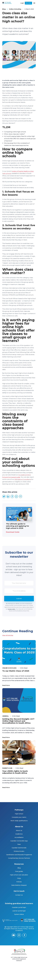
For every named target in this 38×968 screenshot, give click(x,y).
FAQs (19, 878)
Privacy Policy (22, 928)
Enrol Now (28, 3)
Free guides (19, 871)
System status (19, 914)
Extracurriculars (19, 851)
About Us (19, 830)
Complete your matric (19, 817)
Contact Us (19, 895)
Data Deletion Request (19, 885)
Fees (19, 844)
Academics (19, 834)
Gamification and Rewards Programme (19, 854)
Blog (19, 868)
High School (19, 814)
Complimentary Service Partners (19, 858)
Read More (6, 685)
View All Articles (7, 635)
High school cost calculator (19, 875)
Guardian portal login (19, 907)
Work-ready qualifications (19, 820)
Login (22, 3)
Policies (19, 882)
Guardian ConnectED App (19, 841)
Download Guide (12, 532)
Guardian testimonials (19, 848)
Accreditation (19, 837)
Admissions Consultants (23, 479)
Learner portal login (19, 911)
